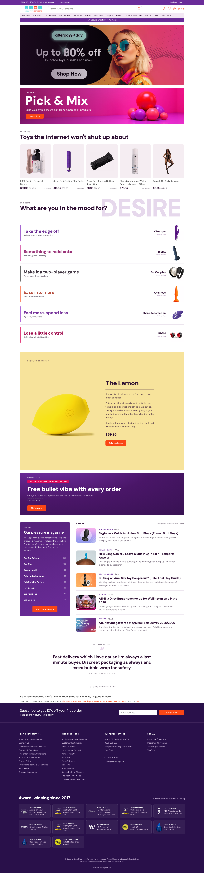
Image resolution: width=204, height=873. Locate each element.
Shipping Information (28, 767)
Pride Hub (66, 752)
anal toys (82, 696)
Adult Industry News (45, 576)
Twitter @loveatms (156, 742)
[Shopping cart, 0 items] (174, 8)
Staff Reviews (68, 763)
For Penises (51, 15)
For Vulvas (37, 15)
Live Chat (108, 745)
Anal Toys (98, 15)
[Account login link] (164, 9)
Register (173, 2)
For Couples (64, 15)
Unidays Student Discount (73, 774)
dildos (74, 696)
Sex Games (45, 600)
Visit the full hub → (45, 609)
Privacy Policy (25, 756)
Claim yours (36, 508)
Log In (181, 2)
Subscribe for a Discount (73, 767)
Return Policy (25, 763)
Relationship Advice (45, 582)
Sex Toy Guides (45, 558)
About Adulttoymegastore (30, 734)
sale (137, 696)
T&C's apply (47, 709)
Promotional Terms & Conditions (33, 760)
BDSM (118, 15)
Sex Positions (45, 594)
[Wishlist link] (169, 9)
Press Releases (68, 756)
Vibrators (78, 15)
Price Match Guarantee (29, 752)
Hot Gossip (45, 588)
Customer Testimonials (72, 738)
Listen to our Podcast (71, 745)
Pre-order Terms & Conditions (32, 749)
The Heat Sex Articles (71, 771)
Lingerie (109, 15)
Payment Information (28, 745)
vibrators (66, 696)
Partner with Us (68, 749)
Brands (148, 15)
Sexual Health (45, 570)
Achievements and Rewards (74, 734)
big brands (122, 696)
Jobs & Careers (68, 742)
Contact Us (24, 738)
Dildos (88, 15)
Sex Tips (45, 564)
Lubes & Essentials (133, 15)
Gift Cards (166, 15)
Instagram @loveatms (157, 738)
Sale (156, 15)
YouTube (151, 745)
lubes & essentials (108, 696)
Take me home (116, 443)
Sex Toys (26, 15)
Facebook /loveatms (156, 734)
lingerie (90, 696)
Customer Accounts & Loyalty (32, 742)
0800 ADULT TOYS (28, 2)
